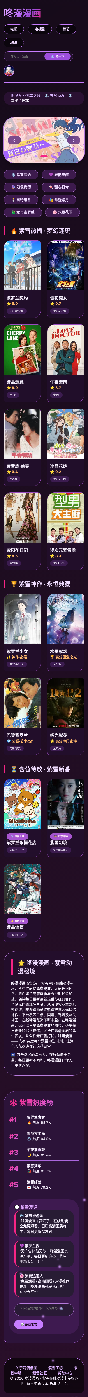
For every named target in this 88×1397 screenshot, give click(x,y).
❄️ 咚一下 (57, 56)
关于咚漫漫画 (26, 1367)
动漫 (13, 42)
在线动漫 (57, 95)
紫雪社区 (39, 1373)
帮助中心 (65, 1373)
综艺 (66, 29)
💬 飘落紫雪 (29, 1324)
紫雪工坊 (55, 1367)
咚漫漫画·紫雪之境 (26, 95)
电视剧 (40, 29)
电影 (13, 29)
